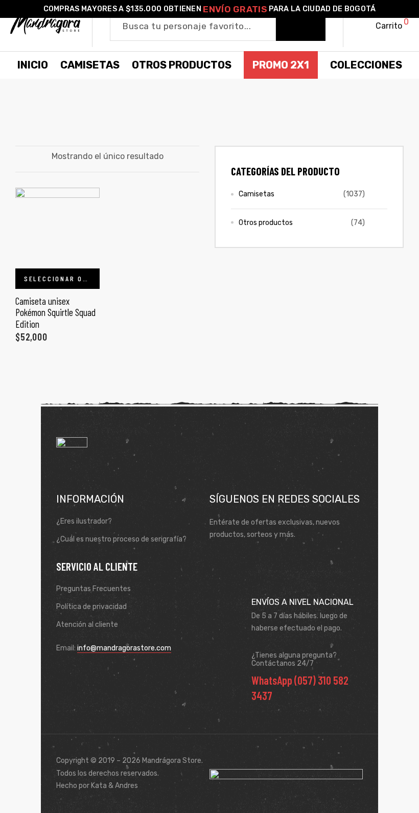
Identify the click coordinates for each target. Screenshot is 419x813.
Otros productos (266, 222)
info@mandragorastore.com (124, 648)
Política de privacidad (91, 606)
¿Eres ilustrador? (84, 521)
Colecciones (366, 65)
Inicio (32, 65)
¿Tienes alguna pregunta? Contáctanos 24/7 (294, 659)
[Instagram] (250, 560)
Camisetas (256, 194)
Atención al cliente (87, 624)
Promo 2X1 (280, 65)
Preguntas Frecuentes (93, 588)
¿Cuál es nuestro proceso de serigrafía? (121, 539)
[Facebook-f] (220, 560)
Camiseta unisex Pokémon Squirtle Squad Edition (55, 312)
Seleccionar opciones (62, 278)
